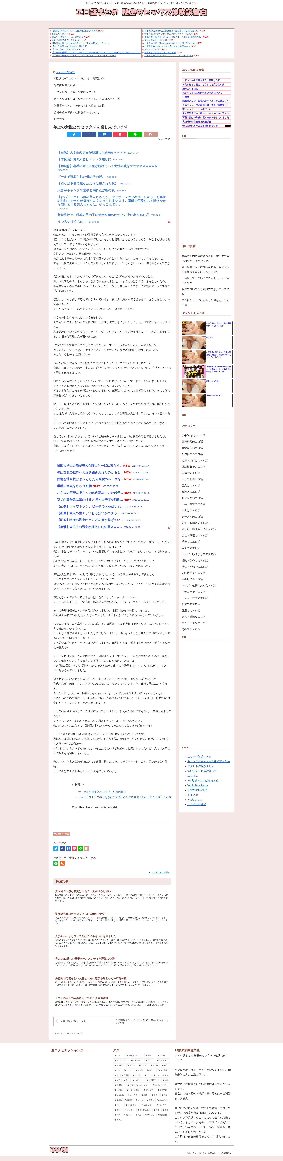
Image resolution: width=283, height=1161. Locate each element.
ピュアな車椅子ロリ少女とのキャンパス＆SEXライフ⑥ (87, 98)
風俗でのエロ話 (191, 604)
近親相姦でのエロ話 (193, 466)
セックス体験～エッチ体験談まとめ (208, 761)
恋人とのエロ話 (191, 485)
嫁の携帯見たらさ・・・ (68, 85)
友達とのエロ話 (191, 491)
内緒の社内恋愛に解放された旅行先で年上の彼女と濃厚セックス (205, 258)
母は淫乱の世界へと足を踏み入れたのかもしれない (168, 34)
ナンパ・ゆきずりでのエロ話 (199, 554)
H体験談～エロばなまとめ (203, 780)
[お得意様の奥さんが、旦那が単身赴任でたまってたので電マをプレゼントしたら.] (194, 357)
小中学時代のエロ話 (193, 435)
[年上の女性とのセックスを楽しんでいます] (105, 134)
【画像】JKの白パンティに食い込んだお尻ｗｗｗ (75, 30)
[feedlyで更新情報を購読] (55, 863)
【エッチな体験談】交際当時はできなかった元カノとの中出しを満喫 (84, 55)
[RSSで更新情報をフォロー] (62, 863)
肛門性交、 (60, 119)
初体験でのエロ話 (192, 454)
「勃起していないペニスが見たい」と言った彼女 (205, 280)
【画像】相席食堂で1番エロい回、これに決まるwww (168, 55)
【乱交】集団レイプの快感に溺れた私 (69, 46)
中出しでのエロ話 (192, 579)
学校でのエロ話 (191, 541)
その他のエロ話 (191, 629)
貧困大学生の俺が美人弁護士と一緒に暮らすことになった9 (171, 30)
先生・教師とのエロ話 (195, 522)
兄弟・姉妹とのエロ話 (195, 460)
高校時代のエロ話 (192, 441)
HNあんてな (194, 799)
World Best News (197, 785)
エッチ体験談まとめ (199, 756)
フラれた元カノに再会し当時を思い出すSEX (205, 302)
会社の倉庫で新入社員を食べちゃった (69, 40)
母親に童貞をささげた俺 (155, 40)
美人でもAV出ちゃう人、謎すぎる (67, 37)
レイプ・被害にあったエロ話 (199, 585)
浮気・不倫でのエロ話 (195, 566)
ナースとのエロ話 (192, 516)
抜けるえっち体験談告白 (202, 770)
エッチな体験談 (65, 72)
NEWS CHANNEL (198, 790)
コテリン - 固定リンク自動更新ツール (228, 126)
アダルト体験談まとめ (200, 766)
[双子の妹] (194, 342)
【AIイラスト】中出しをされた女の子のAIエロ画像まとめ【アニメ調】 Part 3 (124, 797)
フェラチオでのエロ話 (195, 598)
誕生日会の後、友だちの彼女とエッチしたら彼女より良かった (81, 43)
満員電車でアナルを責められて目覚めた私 (79, 105)
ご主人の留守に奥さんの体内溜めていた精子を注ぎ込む (170, 43)
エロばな (192, 775)
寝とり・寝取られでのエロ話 (199, 529)
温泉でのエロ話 (191, 548)
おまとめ (192, 794)
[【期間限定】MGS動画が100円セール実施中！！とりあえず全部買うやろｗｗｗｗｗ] (194, 371)
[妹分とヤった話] (194, 386)
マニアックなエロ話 (193, 623)
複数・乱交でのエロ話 (195, 560)
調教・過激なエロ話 (193, 616)
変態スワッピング (60, 34)
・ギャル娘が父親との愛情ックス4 (74, 92)
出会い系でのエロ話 (193, 504)
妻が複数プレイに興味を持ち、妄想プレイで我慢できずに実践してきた (205, 269)
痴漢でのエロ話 (191, 610)
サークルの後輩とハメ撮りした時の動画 (102, 791)
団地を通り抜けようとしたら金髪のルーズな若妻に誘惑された (173, 37)
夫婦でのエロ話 (191, 472)
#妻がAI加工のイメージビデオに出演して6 (79, 78)
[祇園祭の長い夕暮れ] (194, 400)
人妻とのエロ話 (62, 834)
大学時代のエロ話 (192, 448)
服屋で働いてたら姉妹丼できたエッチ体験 (205, 291)
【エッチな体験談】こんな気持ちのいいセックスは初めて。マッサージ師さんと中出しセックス (96, 52)
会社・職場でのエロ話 (195, 535)
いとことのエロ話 (192, 479)
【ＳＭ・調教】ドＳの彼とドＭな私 (68, 49)
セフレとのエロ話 (192, 498)
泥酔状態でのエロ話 (193, 572)
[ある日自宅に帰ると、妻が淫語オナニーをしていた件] (194, 328)
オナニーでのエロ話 (193, 591)
